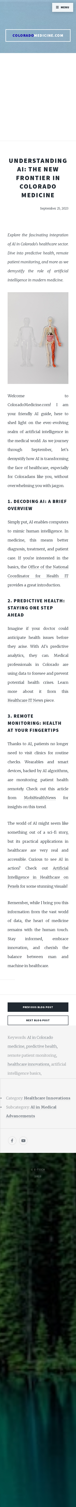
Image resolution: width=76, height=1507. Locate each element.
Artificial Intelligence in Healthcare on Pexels (38, 877)
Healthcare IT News (25, 700)
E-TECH (39, 1170)
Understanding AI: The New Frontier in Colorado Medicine (38, 177)
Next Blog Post (38, 1020)
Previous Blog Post (38, 1007)
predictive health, (42, 1046)
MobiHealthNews (40, 797)
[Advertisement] (38, 100)
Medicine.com (38, 35)
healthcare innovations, (29, 1064)
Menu (65, 7)
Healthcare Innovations (47, 1098)
